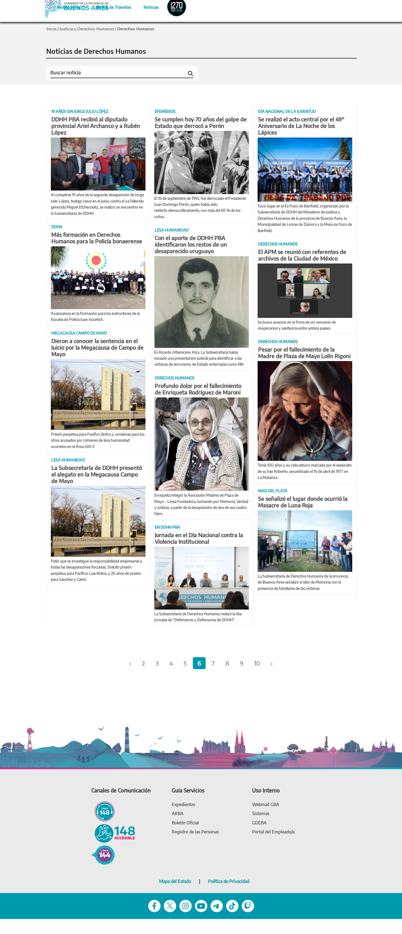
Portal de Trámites (111, 6)
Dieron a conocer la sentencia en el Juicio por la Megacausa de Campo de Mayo (97, 347)
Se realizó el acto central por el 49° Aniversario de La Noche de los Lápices (301, 126)
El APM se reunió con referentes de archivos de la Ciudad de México (302, 255)
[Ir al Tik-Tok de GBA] (232, 905)
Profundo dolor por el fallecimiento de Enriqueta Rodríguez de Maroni (198, 389)
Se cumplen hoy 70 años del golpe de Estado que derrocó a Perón (201, 122)
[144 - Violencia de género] (103, 854)
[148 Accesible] (113, 832)
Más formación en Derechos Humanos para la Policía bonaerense (96, 237)
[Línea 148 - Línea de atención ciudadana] (103, 811)
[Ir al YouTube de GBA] (201, 905)
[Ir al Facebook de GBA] (154, 905)
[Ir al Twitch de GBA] (248, 905)
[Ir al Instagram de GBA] (185, 905)
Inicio (51, 28)
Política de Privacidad (228, 881)
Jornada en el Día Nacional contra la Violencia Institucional (199, 538)
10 (257, 663)
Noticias (147, 6)
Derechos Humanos (135, 28)
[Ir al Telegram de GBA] (217, 905)
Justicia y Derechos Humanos (87, 28)
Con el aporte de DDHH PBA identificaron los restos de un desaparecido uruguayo (191, 244)
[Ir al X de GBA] (170, 905)
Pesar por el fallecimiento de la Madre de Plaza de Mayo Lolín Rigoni (304, 352)
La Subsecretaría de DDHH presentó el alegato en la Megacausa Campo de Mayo (96, 474)
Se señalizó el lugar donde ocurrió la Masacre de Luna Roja (303, 501)
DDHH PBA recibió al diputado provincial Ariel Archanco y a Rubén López (95, 126)
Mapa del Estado (175, 881)
